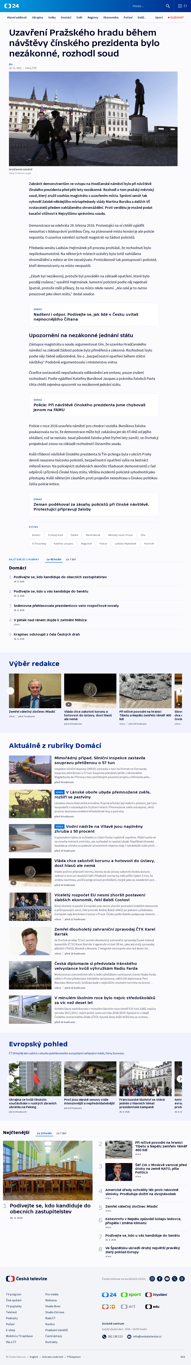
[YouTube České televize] (167, 1279)
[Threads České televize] (182, 1279)
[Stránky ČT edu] (152, 1306)
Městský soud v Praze (120, 535)
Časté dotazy (53, 1336)
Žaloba (74, 535)
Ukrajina (37, 17)
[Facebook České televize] (160, 1279)
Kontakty (51, 1342)
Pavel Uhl (149, 543)
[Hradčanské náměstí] (93, 119)
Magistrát (86, 543)
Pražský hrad (55, 535)
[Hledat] (168, 6)
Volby (52, 17)
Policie (103, 543)
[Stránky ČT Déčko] (108, 1306)
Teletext (11, 1312)
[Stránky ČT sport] (131, 1294)
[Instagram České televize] (152, 1279)
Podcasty (12, 1318)
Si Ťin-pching (39, 543)
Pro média (51, 1294)
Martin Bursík (93, 535)
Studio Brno (52, 1306)
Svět (79, 17)
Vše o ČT (11, 1342)
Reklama (51, 1300)
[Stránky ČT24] (109, 1294)
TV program (13, 1294)
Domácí (66, 17)
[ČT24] (11, 6)
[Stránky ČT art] (128, 1306)
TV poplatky (13, 1306)
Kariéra (50, 1324)
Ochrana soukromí (52, 1356)
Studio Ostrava (54, 1312)
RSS (183, 1356)
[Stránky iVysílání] (156, 1294)
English (34, 1356)
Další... (142, 17)
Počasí (128, 17)
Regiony (93, 17)
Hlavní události (17, 17)
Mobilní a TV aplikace (19, 1336)
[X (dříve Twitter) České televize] (175, 1279)
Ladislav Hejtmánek (125, 543)
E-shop (10, 1330)
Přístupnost (74, 1356)
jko (10, 64)
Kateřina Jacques (63, 543)
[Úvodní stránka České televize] (27, 1279)
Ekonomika (111, 17)
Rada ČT (50, 1318)
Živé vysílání (13, 1300)
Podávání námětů (56, 1330)
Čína (143, 535)
